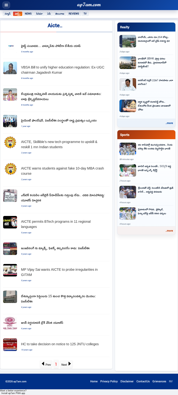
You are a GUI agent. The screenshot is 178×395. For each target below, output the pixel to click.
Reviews (74, 13)
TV (85, 13)
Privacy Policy (109, 381)
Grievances (159, 381)
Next (64, 365)
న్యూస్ (7, 13)
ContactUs (143, 381)
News (28, 13)
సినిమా (39, 13)
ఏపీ (49, 13)
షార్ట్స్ (17, 13)
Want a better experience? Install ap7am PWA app (13, 391)
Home (94, 381)
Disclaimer (127, 381)
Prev (48, 365)
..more (169, 123)
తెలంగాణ (59, 13)
